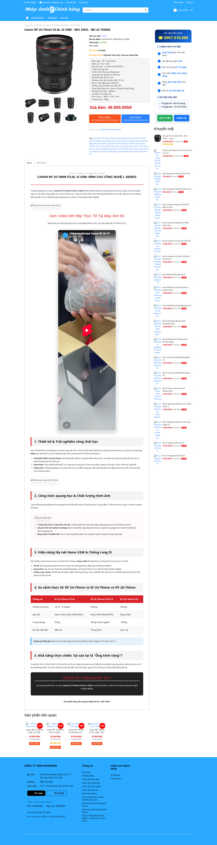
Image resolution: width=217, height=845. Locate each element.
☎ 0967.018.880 (173, 37)
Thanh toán (83, 2)
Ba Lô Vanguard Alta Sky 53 (174, 456)
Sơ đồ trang (115, 775)
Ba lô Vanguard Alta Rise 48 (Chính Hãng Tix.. (177, 423)
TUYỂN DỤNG (88, 776)
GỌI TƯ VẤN (165, 118)
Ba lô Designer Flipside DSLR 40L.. (177, 174)
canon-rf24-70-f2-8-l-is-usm (117, 146)
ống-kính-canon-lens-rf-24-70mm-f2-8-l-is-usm (118, 149)
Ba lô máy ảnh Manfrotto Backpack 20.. (176, 358)
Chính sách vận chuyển (91, 787)
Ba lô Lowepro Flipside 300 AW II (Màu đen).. (176, 224)
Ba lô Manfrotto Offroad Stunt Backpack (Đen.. (174, 322)
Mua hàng (105, 118)
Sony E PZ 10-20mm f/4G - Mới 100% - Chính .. (175, 137)
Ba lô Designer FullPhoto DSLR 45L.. (177, 189)
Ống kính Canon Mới (97, 144)
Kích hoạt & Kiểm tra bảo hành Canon (94, 804)
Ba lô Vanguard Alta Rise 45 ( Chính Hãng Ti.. (177, 405)
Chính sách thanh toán (91, 783)
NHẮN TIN (182, 118)
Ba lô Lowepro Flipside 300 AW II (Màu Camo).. (176, 206)
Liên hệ (64, 18)
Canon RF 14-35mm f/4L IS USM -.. (55, 731)
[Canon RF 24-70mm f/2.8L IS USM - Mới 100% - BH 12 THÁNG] (54, 64)
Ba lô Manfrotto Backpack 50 (174, 275)
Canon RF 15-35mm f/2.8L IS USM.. (34, 731)
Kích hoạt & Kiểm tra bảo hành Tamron (94, 811)
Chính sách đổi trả (89, 794)
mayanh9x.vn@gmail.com (52, 2)
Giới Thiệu (86, 772)
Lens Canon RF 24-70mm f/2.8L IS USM (117, 141)
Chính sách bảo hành (90, 779)
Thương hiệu (116, 779)
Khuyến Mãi (71, 2)
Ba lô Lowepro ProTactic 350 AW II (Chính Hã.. (176, 257)
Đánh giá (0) (42, 163)
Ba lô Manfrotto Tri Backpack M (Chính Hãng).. (175, 340)
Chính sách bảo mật (90, 790)
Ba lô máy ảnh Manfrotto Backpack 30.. (176, 374)
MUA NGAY (135, 118)
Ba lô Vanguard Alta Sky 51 (173, 443)
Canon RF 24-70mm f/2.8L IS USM (107, 138)
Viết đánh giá (115, 130)
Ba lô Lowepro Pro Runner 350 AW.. (177, 241)
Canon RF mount (141, 141)
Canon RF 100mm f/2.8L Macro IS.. (76, 731)
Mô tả (29, 163)
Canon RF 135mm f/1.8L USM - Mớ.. (97, 731)
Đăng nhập (178, 2)
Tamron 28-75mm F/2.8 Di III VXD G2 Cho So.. (177, 151)
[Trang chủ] (27, 18)
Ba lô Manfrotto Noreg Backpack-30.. (177, 306)
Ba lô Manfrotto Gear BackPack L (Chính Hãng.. (176, 288)
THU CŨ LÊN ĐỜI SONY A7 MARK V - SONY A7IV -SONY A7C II (93, 818)
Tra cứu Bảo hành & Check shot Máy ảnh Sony (93, 798)
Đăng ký (189, 2)
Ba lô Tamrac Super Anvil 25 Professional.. (174, 389)
